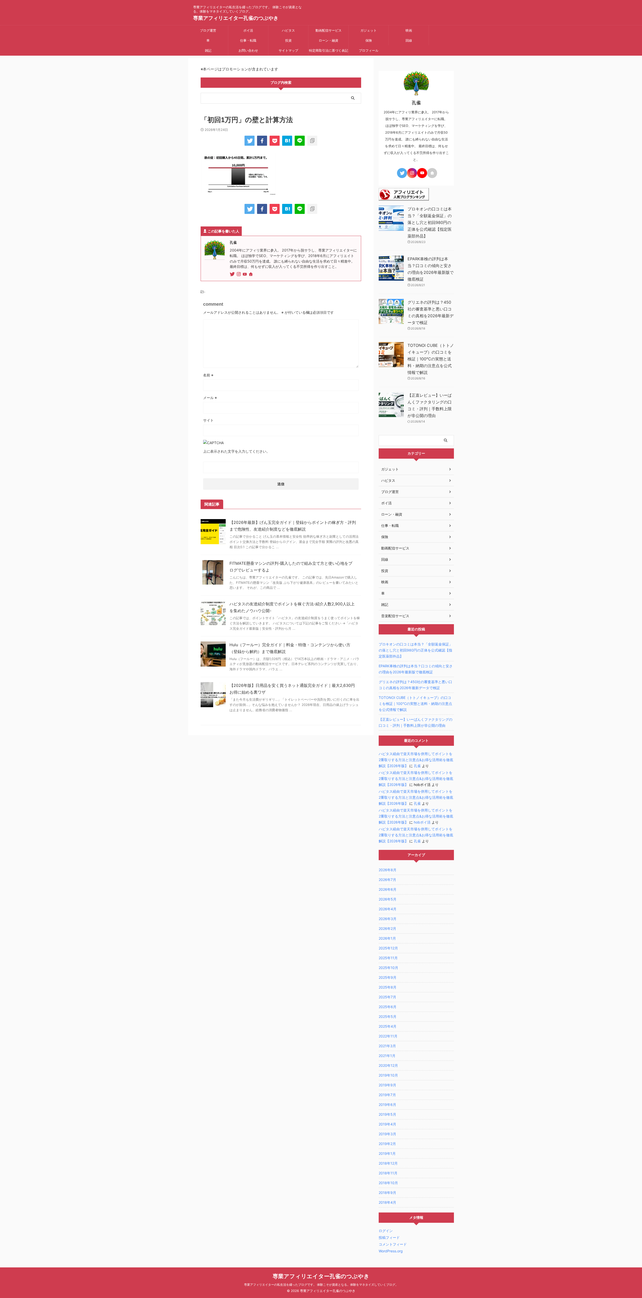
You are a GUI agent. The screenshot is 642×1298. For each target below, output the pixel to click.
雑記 (208, 50)
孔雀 (417, 766)
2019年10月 (388, 1075)
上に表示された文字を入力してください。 (236, 451)
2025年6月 (387, 1007)
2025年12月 (388, 948)
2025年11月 (388, 958)
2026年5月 (387, 899)
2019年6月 (387, 1104)
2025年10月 (388, 967)
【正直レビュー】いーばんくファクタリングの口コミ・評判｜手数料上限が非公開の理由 (415, 722)
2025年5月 (387, 1016)
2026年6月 (387, 889)
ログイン (386, 1231)
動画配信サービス (328, 30)
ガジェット (368, 30)
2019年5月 (387, 1114)
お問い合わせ (248, 50)
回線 (409, 40)
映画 (409, 30)
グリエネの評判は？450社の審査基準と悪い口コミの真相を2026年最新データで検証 (415, 685)
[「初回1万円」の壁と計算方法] (287, 141)
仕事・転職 (248, 40)
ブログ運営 (208, 30)
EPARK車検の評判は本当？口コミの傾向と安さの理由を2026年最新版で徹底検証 (416, 669)
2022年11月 (388, 1036)
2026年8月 (387, 870)
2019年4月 (387, 1124)
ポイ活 (248, 30)
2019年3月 (387, 1134)
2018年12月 (388, 1163)
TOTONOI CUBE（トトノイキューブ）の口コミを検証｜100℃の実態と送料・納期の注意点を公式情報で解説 (431, 359)
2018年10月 (388, 1183)
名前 (208, 375)
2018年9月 (387, 1192)
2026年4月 (387, 909)
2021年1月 (387, 1055)
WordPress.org (391, 1251)
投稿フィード (389, 1237)
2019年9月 (387, 1085)
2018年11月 (388, 1173)
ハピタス (288, 30)
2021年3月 (387, 1046)
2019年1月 (387, 1153)
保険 (368, 40)
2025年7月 (387, 997)
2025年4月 (387, 1026)
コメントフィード (393, 1244)
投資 (288, 40)
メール (210, 397)
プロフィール (368, 50)
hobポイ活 (422, 822)
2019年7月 (387, 1095)
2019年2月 (387, 1144)
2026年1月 (387, 938)
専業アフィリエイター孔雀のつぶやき (235, 18)
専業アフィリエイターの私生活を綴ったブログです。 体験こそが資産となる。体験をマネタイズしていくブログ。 (321, 1284)
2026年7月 (387, 879)
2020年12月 (388, 1065)
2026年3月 (387, 919)
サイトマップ (288, 50)
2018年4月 (387, 1202)
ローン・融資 (328, 40)
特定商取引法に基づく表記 (328, 50)
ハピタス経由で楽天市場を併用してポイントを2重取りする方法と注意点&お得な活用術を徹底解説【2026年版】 (416, 760)
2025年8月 (387, 987)
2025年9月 (387, 977)
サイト (208, 420)
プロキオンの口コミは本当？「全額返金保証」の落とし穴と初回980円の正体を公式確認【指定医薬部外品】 (430, 222)
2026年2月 (387, 928)
